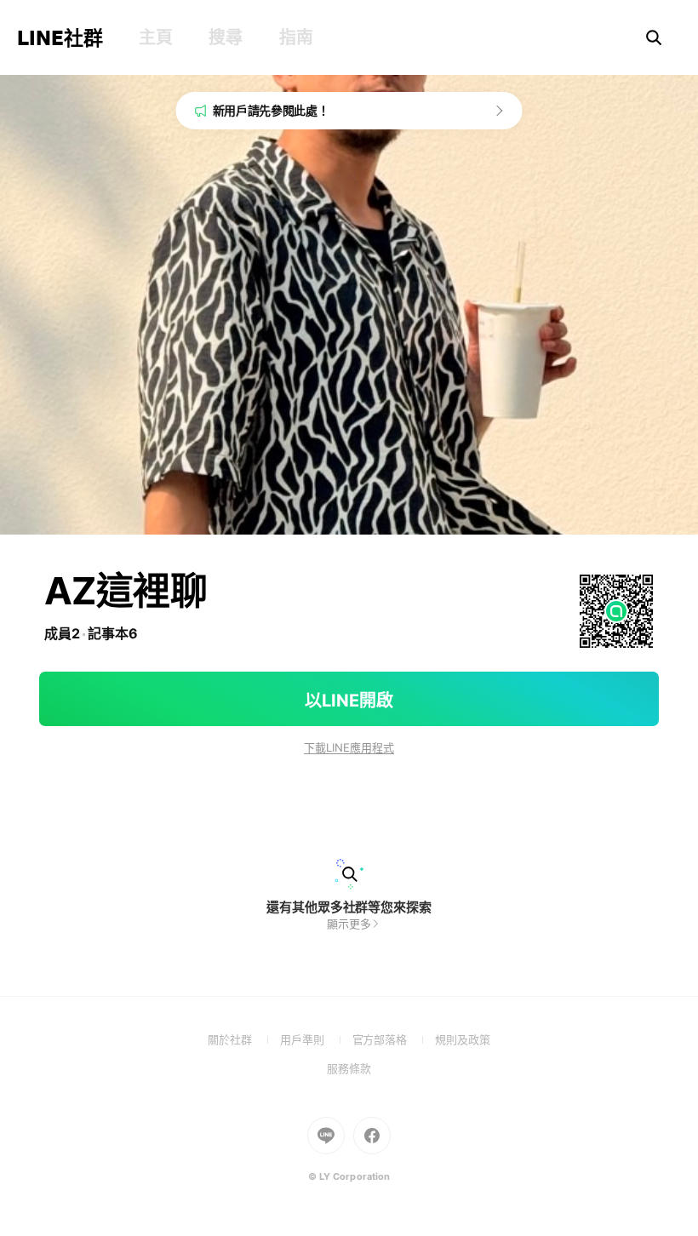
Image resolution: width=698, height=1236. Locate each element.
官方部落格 (393, 1039)
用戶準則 (316, 1039)
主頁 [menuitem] (155, 37)
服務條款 (349, 1068)
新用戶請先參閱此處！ (271, 110)
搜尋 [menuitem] (225, 37)
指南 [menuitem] (295, 37)
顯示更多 (349, 923)
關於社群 (244, 1039)
